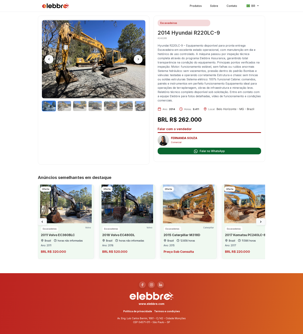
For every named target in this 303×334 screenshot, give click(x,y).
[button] (42, 221)
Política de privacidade (137, 311)
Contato (232, 6)
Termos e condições (167, 311)
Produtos (196, 6)
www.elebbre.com (151, 304)
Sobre (214, 6)
